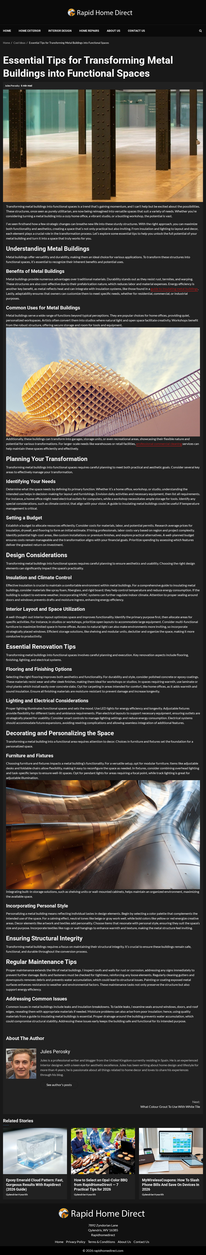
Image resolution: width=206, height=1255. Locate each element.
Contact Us (136, 30)
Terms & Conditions (101, 1242)
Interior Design (60, 30)
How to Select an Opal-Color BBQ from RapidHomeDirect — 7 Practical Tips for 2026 (103, 1151)
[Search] (200, 31)
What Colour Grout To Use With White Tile (170, 1104)
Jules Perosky (12, 85)
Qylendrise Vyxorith (17, 1194)
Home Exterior (30, 30)
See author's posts (59, 1085)
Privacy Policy (75, 1242)
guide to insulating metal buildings (174, 289)
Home (7, 30)
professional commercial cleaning (159, 444)
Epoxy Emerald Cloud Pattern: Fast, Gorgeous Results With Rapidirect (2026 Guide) (35, 1151)
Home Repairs (89, 30)
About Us (113, 30)
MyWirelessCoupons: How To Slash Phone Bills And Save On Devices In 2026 (171, 1151)
